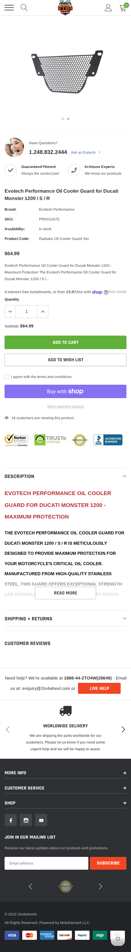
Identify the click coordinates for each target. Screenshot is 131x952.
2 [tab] (68, 119)
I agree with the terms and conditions (41, 377)
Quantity (12, 299)
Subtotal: (12, 326)
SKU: (9, 219)
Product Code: (17, 239)
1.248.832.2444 (48, 152)
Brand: (10, 209)
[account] (108, 7)
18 (13, 418)
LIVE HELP (99, 688)
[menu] (9, 7)
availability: (15, 229)
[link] (11, 820)
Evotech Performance (57, 209)
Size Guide (117, 292)
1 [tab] (63, 119)
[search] (24, 7)
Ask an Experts (84, 152)
